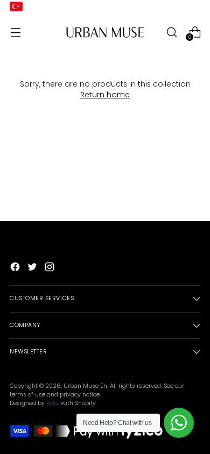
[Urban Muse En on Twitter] (33, 268)
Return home (105, 94)
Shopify (85, 403)
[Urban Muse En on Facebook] (16, 268)
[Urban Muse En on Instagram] (50, 268)
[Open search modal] (171, 32)
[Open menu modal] (15, 32)
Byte (52, 403)
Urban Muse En (85, 386)
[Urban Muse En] (105, 32)
